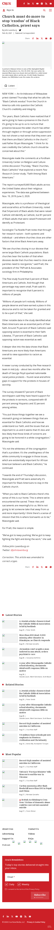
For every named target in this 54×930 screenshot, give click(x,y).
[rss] (46, 3)
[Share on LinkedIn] (37, 38)
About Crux (7, 829)
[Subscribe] (50, 3)
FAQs (31, 839)
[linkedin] (28, 3)
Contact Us (33, 829)
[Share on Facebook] (33, 38)
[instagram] (42, 3)
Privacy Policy (34, 889)
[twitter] (33, 3)
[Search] (44, 10)
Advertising (8, 834)
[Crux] (6, 3)
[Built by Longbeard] (49, 926)
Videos (31, 834)
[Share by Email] (46, 38)
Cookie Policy (40, 922)
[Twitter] (20, 30)
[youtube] (37, 3)
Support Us (7, 839)
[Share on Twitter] (42, 38)
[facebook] (24, 3)
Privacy (30, 922)
